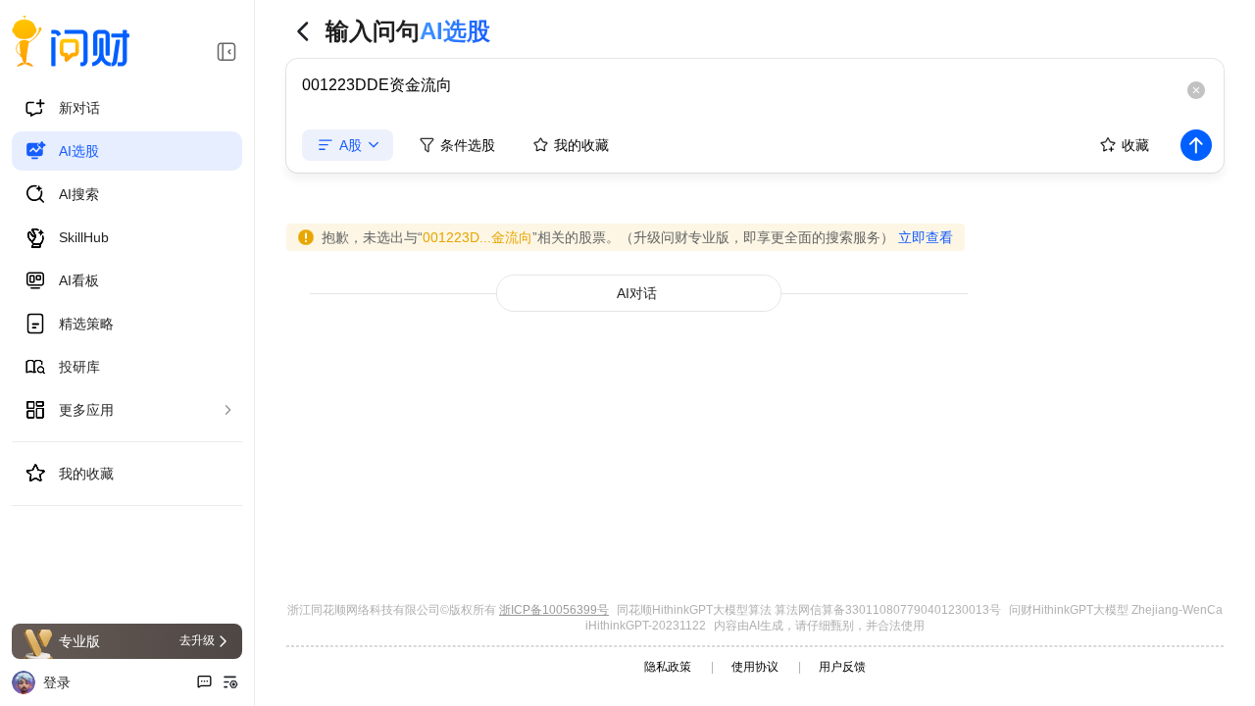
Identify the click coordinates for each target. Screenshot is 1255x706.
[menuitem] (127, 107)
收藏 (1135, 145)
